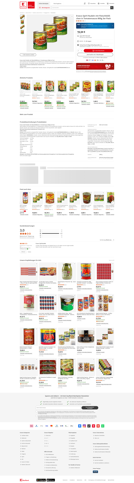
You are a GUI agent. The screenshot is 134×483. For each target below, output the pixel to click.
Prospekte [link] (72, 438)
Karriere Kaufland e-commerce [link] (102, 463)
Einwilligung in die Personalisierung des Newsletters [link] (47, 416)
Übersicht (48, 435)
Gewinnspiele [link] (73, 451)
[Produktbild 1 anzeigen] (22, 17)
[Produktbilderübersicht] (22, 33)
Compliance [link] (72, 480)
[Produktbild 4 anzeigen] (22, 32)
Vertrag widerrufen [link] (50, 462)
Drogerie (24, 454)
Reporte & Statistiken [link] (100, 435)
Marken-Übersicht (26, 464)
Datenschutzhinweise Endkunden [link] (102, 451)
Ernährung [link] (72, 454)
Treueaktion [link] (73, 448)
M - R (47, 443)
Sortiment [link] (72, 443)
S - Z (47, 446)
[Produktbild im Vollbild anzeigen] (50, 33)
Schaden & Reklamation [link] (51, 465)
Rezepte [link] (72, 446)
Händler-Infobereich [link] (75, 467)
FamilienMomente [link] (74, 456)
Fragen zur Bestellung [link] (51, 457)
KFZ (22, 459)
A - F (47, 438)
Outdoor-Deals (25, 435)
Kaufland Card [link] (73, 440)
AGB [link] (85, 480)
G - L (47, 440)
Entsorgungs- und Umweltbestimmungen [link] (97, 480)
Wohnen (24, 448)
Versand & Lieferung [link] (51, 467)
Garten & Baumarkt (26, 440)
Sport (23, 456)
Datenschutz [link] (79, 480)
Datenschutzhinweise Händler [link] (102, 449)
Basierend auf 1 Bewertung (27, 236)
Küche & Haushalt (26, 443)
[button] (50, 230)
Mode (23, 451)
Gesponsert (111, 260)
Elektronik (24, 438)
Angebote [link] (72, 435)
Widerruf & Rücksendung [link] (52, 459)
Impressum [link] (65, 480)
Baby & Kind (24, 446)
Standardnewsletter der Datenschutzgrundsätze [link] (46, 412)
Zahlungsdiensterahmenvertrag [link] (102, 446)
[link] (57, 3)
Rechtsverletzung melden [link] (52, 470)
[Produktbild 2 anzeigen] (22, 22)
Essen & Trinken (25, 462)
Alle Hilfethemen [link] (50, 454)
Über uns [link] (97, 438)
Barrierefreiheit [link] (111, 480)
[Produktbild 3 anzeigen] (22, 27)
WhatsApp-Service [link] (74, 459)
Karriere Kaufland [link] (99, 460)
